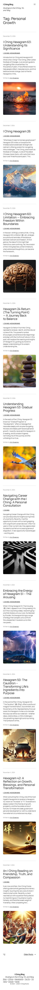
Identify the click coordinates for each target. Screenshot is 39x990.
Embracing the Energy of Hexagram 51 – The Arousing (18, 594)
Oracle (10, 981)
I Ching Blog (8, 4)
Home (17, 981)
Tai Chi (27, 979)
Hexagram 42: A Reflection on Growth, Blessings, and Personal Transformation (19, 783)
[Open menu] (34, 4)
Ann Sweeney (14, 78)
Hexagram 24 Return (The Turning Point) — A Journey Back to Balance (16, 314)
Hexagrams (19, 979)
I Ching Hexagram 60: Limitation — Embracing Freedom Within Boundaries (19, 219)
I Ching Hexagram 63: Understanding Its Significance (17, 45)
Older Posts (30, 954)
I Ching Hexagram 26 (17, 131)
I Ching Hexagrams (11, 53)
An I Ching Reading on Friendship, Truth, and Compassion (18, 874)
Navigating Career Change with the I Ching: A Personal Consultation (15, 500)
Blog (4, 979)
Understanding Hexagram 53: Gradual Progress (17, 407)
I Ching (6, 510)
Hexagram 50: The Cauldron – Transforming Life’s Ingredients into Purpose (15, 686)
